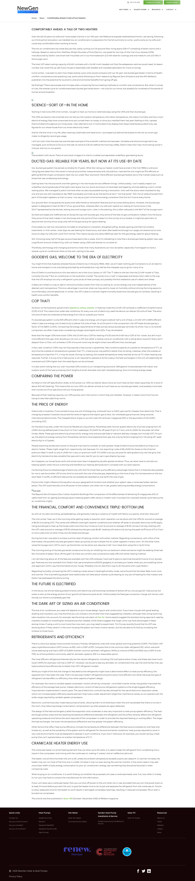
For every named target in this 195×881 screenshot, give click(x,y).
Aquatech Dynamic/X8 (48, 829)
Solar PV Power (134, 818)
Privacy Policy (15, 876)
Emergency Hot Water (153, 2)
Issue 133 (68, 798)
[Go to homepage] (27, 9)
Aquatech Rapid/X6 (46, 825)
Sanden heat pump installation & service (111, 822)
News (42, 18)
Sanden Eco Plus (45, 818)
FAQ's (159, 822)
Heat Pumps (44, 832)
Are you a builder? (16, 825)
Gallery (160, 829)
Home (34, 18)
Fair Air (101, 617)
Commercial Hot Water (77, 822)
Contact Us (13, 818)
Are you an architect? (17, 829)
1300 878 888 (135, 2)
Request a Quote (172, 2)
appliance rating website (82, 308)
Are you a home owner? (18, 822)
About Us (161, 818)
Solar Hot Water (74, 818)
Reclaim (42, 822)
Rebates (160, 825)
